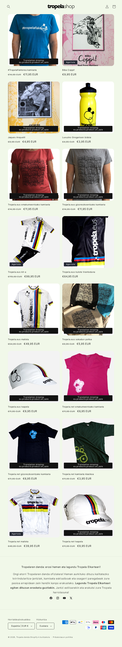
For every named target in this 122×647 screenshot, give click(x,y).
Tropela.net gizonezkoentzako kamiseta (29, 474)
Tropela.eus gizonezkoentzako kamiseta (83, 204)
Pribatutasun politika (63, 637)
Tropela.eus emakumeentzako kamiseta (29, 204)
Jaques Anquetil (16, 137)
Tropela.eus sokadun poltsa (77, 339)
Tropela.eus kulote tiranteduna (78, 272)
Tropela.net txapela (72, 541)
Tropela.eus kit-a (17, 272)
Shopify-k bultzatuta (40, 637)
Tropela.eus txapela (18, 406)
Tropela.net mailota (18, 541)
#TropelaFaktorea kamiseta (22, 70)
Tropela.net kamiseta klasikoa (78, 474)
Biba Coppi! (68, 70)
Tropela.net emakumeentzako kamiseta (83, 406)
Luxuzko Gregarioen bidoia (76, 137)
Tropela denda (23, 637)
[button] (8, 6)
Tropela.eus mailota (18, 339)
